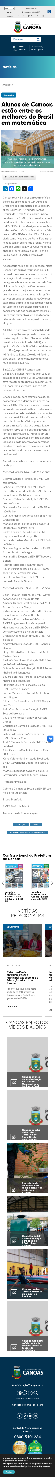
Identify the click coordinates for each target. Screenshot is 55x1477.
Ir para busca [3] (24, 16)
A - (8, 12)
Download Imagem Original (12, 171)
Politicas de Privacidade (27, 1398)
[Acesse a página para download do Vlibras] (49, 12)
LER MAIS (12, 1006)
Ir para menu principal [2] (31, 12)
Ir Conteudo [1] (31, 8)
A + (11, 12)
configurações (42, 1466)
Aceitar (9, 1472)
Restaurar (9, 16)
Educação (9, 95)
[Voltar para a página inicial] (27, 32)
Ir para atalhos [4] (37, 16)
